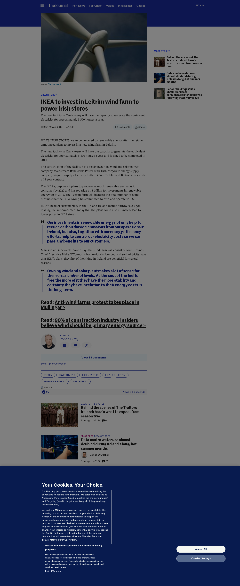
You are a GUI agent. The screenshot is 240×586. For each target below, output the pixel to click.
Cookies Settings (201, 558)
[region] (120, 526)
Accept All (201, 549)
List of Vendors (53, 571)
